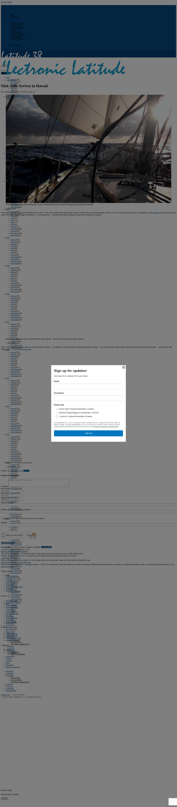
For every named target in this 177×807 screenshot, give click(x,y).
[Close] (123, 367)
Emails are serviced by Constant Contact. (106, 427)
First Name (59, 393)
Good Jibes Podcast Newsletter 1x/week (76, 409)
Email (56, 381)
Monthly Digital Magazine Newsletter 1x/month (79, 412)
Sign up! (88, 433)
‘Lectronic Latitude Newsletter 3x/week (75, 416)
